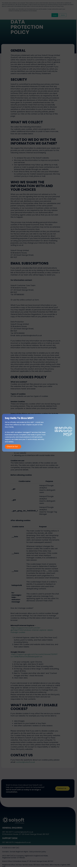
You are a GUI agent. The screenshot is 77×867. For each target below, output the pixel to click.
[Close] (76, 1)
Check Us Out (12, 446)
